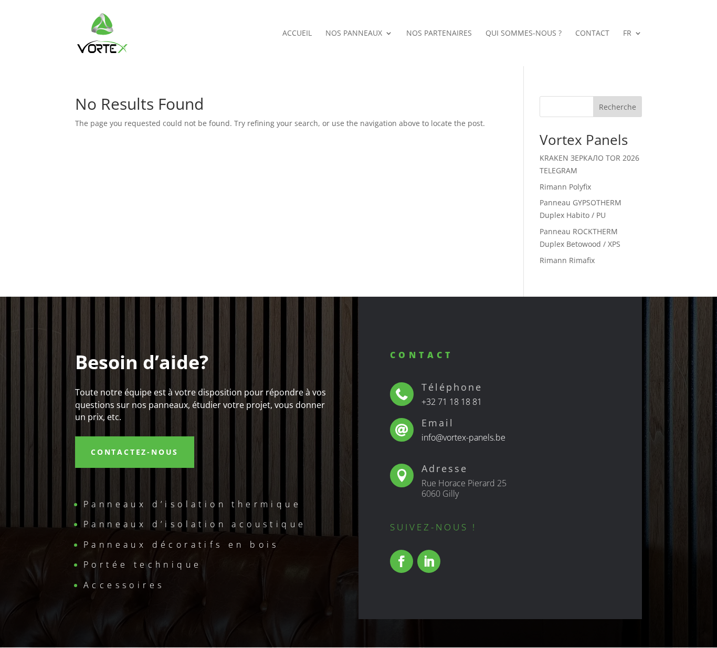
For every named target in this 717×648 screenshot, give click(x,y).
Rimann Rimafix (567, 260)
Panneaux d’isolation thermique (192, 504)
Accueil (297, 33)
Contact (592, 33)
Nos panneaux (353, 33)
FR (627, 33)
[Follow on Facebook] (401, 561)
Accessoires (123, 585)
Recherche (617, 107)
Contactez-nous (134, 452)
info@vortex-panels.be (463, 437)
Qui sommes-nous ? (524, 33)
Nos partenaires (439, 33)
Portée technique (142, 564)
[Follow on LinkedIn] (428, 561)
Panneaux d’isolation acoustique (194, 524)
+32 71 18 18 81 (451, 401)
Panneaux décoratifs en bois (181, 544)
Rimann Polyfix (565, 187)
